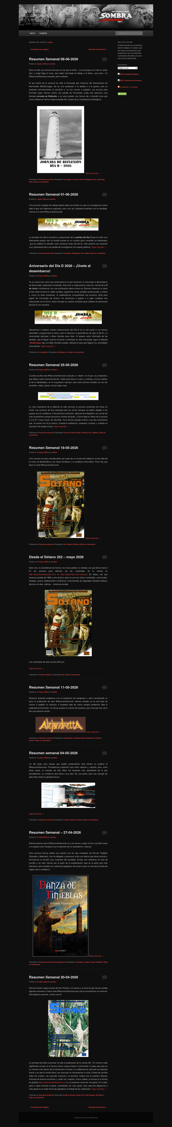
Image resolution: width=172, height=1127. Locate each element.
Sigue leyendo (93, 173)
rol (67, 352)
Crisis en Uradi (78, 179)
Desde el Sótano (81, 432)
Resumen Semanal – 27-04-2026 (55, 832)
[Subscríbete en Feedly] (122, 94)
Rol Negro (99, 1095)
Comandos (67, 179)
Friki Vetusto (90, 1095)
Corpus (66, 820)
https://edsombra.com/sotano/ (73, 574)
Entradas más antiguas (39, 49)
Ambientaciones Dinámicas (83, 738)
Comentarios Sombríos (132, 80)
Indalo (87, 253)
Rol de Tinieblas (97, 962)
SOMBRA (43, 33)
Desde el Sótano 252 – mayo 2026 (56, 556)
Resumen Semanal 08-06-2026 (53, 58)
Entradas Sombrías (131, 74)
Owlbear (95, 432)
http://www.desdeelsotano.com (42, 574)
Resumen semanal (46, 179)
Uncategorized (59, 962)
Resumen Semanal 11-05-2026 (53, 687)
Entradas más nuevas (98, 49)
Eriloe (78, 1095)
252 (64, 544)
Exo (94, 179)
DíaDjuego (88, 179)
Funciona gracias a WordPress (86, 1117)
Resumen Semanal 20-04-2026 (53, 976)
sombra (50, 42)
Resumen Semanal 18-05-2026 (53, 447)
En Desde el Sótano (129, 87)
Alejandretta (67, 738)
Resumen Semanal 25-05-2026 (53, 364)
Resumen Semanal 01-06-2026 (53, 194)
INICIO (32, 33)
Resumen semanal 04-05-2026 (53, 752)
